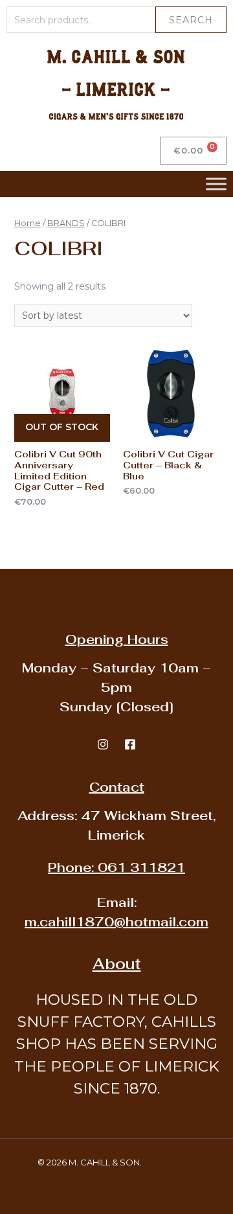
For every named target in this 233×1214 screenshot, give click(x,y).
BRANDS (66, 223)
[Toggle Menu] (216, 184)
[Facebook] (130, 744)
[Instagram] (103, 744)
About (117, 964)
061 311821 (116, 867)
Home (27, 223)
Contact (116, 787)
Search (191, 20)
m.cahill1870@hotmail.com (116, 921)
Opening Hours (116, 639)
